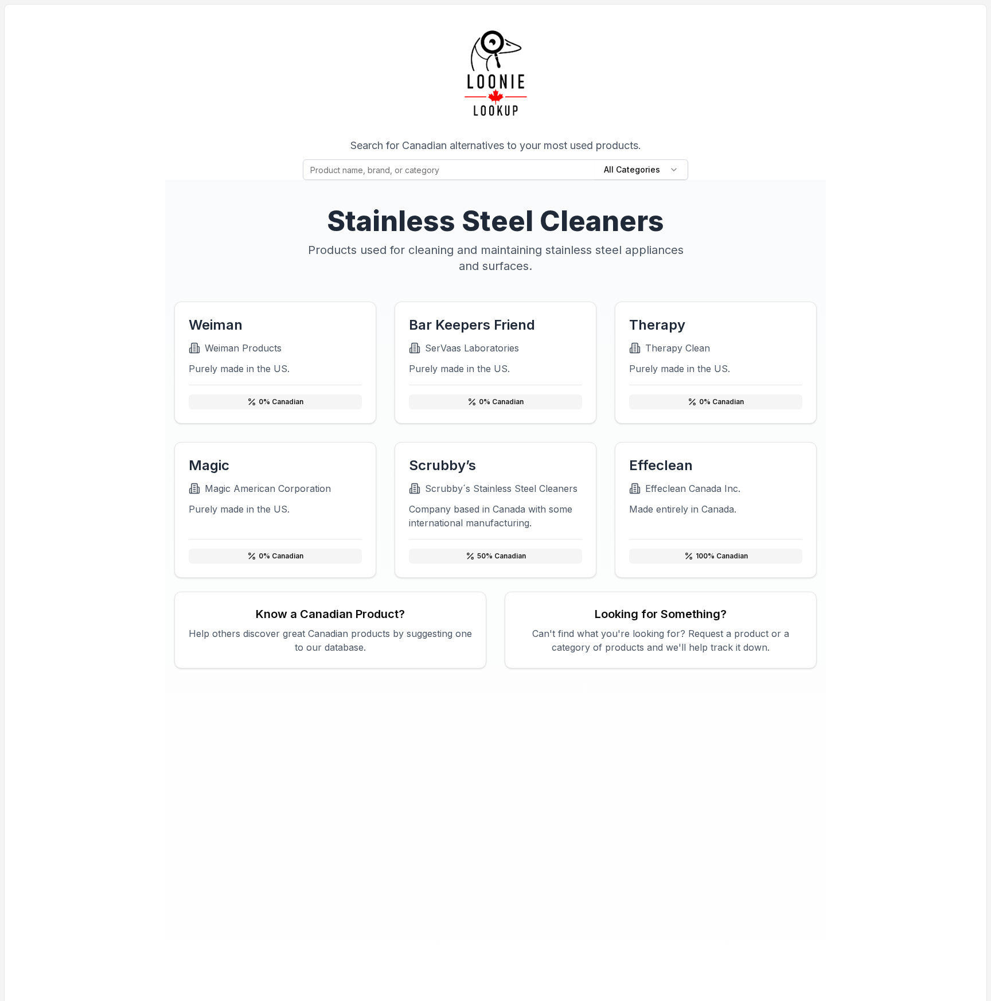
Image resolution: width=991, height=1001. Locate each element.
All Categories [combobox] (632, 169)
